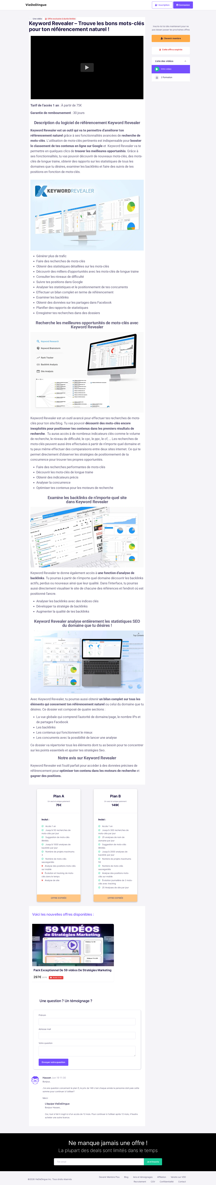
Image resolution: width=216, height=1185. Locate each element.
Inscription (164, 5)
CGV (153, 1181)
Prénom (42, 1015)
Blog (126, 1177)
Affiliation (161, 1177)
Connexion (184, 5)
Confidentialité (167, 1181)
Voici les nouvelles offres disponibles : (63, 914)
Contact (182, 1181)
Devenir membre (172, 38)
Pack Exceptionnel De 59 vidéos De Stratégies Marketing (73, 970)
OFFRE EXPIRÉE (59, 898)
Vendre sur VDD (178, 1177)
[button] (171, 61)
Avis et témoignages (143, 1177)
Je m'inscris (153, 1161)
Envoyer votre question (53, 1062)
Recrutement (140, 1181)
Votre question (45, 1043)
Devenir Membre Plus (109, 1177)
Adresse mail (45, 1029)
